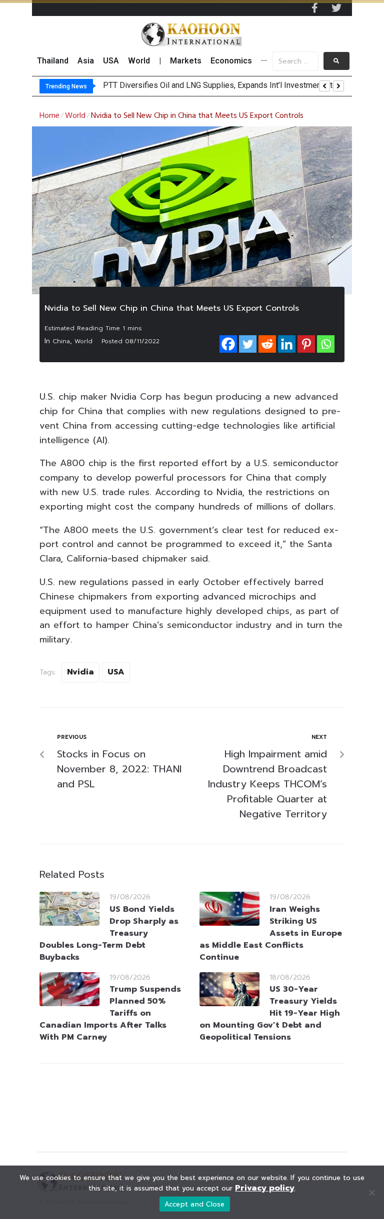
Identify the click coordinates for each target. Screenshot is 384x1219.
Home (50, 116)
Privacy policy (264, 1188)
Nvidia (80, 672)
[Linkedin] (287, 344)
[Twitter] (336, 8)
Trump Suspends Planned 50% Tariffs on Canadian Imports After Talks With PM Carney (110, 1013)
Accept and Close (194, 1204)
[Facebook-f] (314, 8)
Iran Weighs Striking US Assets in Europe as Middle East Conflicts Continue (271, 933)
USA (116, 672)
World (75, 116)
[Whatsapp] (325, 344)
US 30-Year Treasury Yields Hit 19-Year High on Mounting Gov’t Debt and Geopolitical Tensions (270, 1013)
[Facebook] (228, 344)
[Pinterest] (306, 344)
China (61, 341)
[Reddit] (267, 344)
